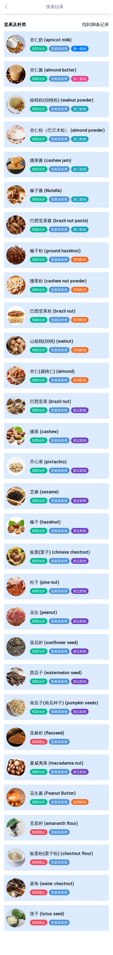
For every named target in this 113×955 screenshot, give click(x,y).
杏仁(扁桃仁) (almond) (52, 371)
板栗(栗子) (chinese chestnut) (60, 552)
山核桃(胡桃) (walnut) (51, 341)
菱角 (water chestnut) (52, 883)
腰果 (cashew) (44, 431)
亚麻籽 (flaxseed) (47, 733)
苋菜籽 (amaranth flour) (54, 823)
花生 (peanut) (43, 612)
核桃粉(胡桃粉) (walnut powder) (62, 100)
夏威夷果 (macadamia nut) (56, 763)
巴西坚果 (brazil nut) (50, 401)
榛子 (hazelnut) (45, 522)
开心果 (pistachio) (48, 461)
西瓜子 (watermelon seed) (56, 672)
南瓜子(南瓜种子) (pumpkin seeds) (64, 702)
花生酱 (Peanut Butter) (53, 793)
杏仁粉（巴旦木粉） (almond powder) (67, 130)
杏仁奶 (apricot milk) (51, 39)
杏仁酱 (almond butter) (53, 70)
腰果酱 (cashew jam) (50, 160)
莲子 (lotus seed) (47, 913)
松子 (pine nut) (44, 582)
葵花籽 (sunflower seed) (54, 642)
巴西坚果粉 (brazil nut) (52, 311)
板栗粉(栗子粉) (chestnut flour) (61, 853)
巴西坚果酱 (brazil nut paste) (59, 220)
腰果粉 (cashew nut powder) (58, 281)
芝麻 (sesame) (44, 491)
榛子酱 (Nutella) (46, 190)
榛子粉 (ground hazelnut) (55, 250)
